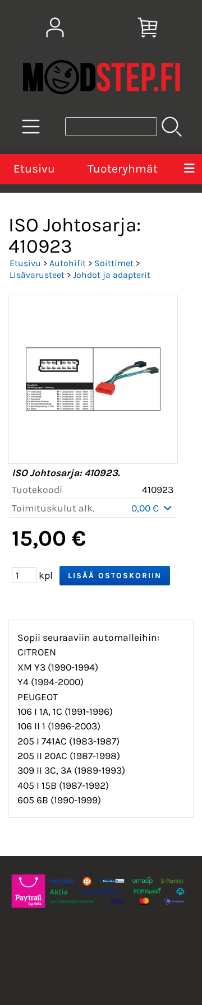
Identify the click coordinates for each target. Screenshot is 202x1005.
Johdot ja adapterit (111, 274)
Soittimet (114, 263)
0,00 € (146, 508)
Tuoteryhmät (123, 168)
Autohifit (67, 263)
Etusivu (34, 168)
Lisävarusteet (37, 274)
